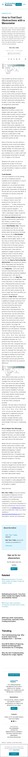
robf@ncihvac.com (17, 508)
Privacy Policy (16, 749)
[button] (3, 4)
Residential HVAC (6, 13)
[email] (19, 59)
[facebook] (8, 59)
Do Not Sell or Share (17, 742)
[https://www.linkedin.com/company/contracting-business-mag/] (13, 721)
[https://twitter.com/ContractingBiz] (16, 721)
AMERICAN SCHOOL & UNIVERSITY (14, 731)
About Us (4, 742)
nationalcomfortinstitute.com (11, 514)
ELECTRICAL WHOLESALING (14, 737)
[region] (14, 750)
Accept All (14, 753)
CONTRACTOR (14, 730)
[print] (25, 59)
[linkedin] (11, 59)
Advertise (9, 742)
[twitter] (14, 59)
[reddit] (16, 59)
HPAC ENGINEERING (14, 728)
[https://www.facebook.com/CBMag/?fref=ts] (11, 721)
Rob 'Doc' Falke (14, 47)
